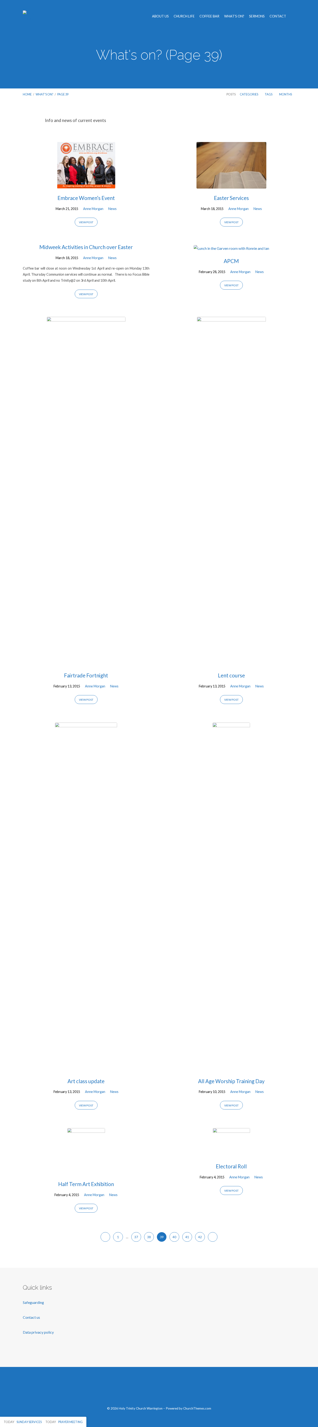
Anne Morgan (93, 209)
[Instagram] (170, 1389)
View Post (86, 222)
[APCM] (231, 248)
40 (174, 1237)
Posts (231, 94)
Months (285, 94)
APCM (231, 261)
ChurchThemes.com (197, 1408)
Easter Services (231, 198)
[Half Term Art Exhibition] (86, 1171)
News (112, 209)
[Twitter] (148, 1389)
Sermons (257, 16)
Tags (269, 94)
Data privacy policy (38, 1332)
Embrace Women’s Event (86, 198)
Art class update (86, 1081)
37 (136, 1237)
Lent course (231, 675)
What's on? (44, 94)
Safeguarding (33, 1302)
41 (187, 1237)
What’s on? (234, 16)
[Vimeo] (159, 1389)
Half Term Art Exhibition (86, 1184)
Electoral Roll (231, 1166)
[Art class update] (86, 1068)
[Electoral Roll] (231, 1153)
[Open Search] (293, 16)
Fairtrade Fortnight (86, 675)
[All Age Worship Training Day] (231, 1068)
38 (149, 1237)
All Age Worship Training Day (231, 1081)
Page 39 (62, 94)
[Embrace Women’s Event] (86, 185)
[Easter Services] (231, 185)
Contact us (32, 1317)
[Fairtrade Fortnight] (86, 662)
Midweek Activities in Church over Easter (86, 247)
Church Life (184, 16)
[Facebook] (137, 1389)
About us (160, 16)
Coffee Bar (209, 16)
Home (27, 94)
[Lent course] (231, 662)
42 (200, 1237)
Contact (278, 16)
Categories (249, 94)
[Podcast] (181, 1389)
